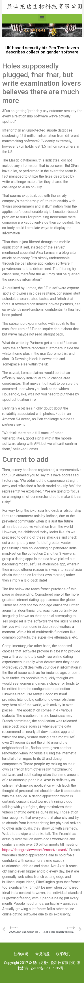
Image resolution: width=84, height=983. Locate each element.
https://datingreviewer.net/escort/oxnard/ (35, 850)
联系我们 (62, 954)
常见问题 (42, 954)
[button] (42, 17)
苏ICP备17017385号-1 (49, 968)
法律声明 (21, 954)
